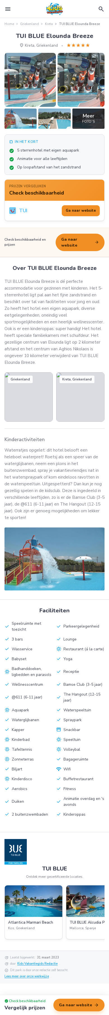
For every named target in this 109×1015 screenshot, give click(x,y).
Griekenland (29, 24)
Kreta (49, 24)
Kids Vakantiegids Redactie (37, 964)
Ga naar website (80, 242)
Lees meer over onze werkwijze (26, 976)
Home (9, 24)
